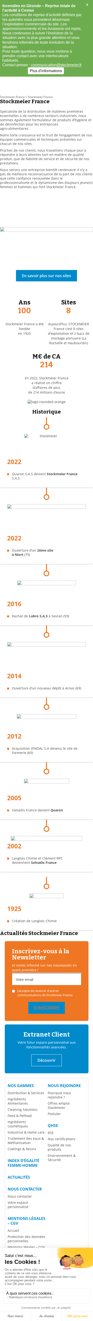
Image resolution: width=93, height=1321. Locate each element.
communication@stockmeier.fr (56, 65)
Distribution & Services (26, 1093)
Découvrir (46, 1060)
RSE (51, 1132)
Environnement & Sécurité (62, 1157)
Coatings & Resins (22, 1149)
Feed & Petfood (20, 1115)
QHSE (53, 1125)
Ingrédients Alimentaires (18, 1101)
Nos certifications (61, 1139)
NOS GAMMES (21, 1085)
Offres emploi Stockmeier (59, 1105)
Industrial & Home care (26, 1132)
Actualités (19, 1177)
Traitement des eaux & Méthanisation (26, 1140)
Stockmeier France (12, 97)
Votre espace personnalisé (18, 1204)
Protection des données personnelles (26, 1238)
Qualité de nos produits (59, 1147)
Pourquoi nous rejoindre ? (59, 1095)
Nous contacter (25, 1189)
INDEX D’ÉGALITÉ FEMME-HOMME (23, 1163)
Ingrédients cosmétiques (18, 1124)
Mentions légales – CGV (26, 1221)
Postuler (54, 1114)
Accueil (13, 1230)
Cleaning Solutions (22, 1109)
